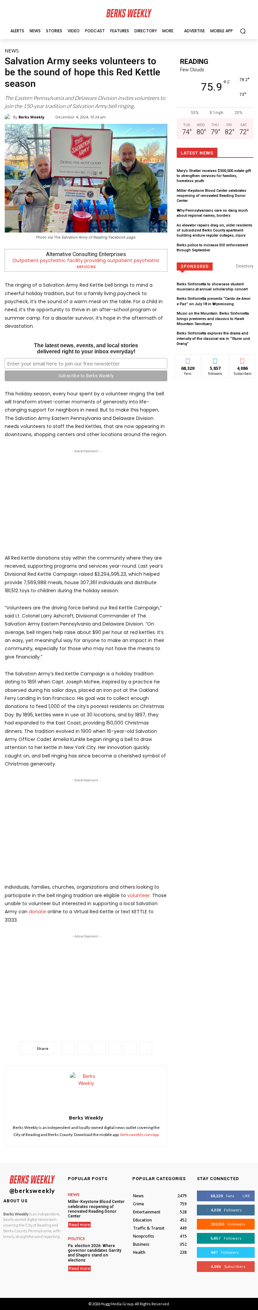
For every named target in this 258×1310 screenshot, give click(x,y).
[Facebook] (68, 1048)
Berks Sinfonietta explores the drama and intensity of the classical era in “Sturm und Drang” (213, 338)
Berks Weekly (31, 116)
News (12, 50)
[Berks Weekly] (8, 117)
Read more (79, 1224)
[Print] (145, 1048)
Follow (215, 359)
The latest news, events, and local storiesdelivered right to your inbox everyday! (86, 348)
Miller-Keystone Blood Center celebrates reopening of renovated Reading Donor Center (211, 195)
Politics (76, 1239)
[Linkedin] (114, 1048)
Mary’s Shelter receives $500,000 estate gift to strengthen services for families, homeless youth (214, 176)
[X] (83, 1048)
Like (188, 359)
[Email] (130, 1048)
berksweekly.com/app (139, 1134)
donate (37, 911)
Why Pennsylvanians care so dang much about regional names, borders (212, 213)
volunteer (138, 895)
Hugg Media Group (117, 1304)
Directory (244, 266)
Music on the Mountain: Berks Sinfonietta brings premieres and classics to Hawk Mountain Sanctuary (213, 318)
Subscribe (242, 359)
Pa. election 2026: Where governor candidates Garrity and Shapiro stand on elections (94, 1253)
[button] (242, 31)
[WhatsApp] (99, 1048)
